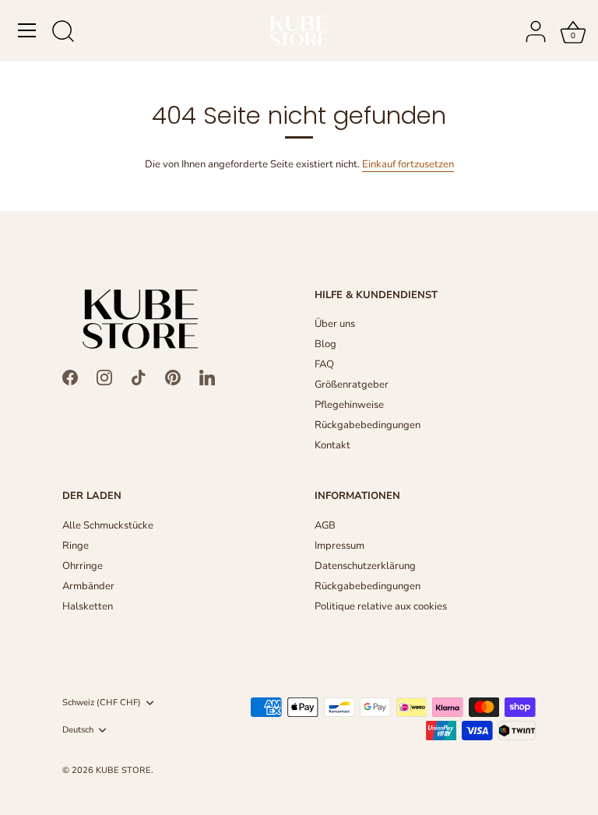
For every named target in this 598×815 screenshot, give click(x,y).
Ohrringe (82, 566)
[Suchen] (63, 33)
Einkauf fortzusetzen (408, 164)
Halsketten (87, 606)
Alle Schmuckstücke (107, 525)
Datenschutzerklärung (365, 566)
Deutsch (77, 730)
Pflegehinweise (349, 405)
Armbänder (88, 586)
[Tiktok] (138, 377)
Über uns (335, 324)
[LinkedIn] (207, 377)
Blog (325, 344)
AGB (325, 525)
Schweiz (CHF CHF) (101, 702)
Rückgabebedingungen (367, 425)
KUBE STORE (123, 770)
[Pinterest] (173, 377)
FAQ (324, 364)
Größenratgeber (352, 385)
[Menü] (27, 30)
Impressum (339, 546)
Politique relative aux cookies (381, 606)
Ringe (75, 546)
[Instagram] (104, 377)
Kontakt (332, 445)
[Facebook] (70, 377)
